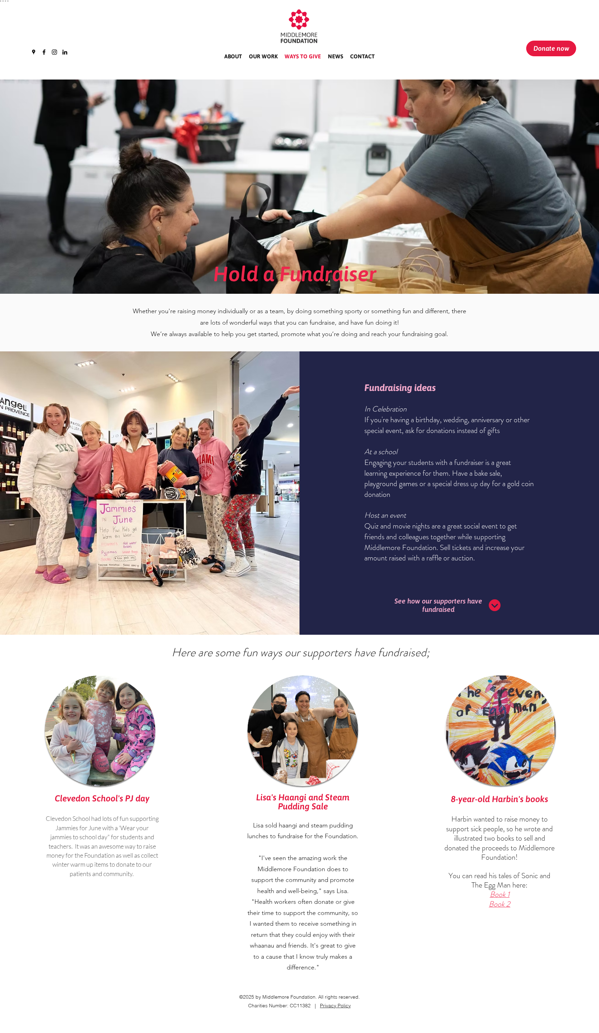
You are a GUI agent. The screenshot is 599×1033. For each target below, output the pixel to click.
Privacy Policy (335, 1005)
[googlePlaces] (33, 52)
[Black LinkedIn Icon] (64, 52)
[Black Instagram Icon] (54, 52)
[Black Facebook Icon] (44, 52)
